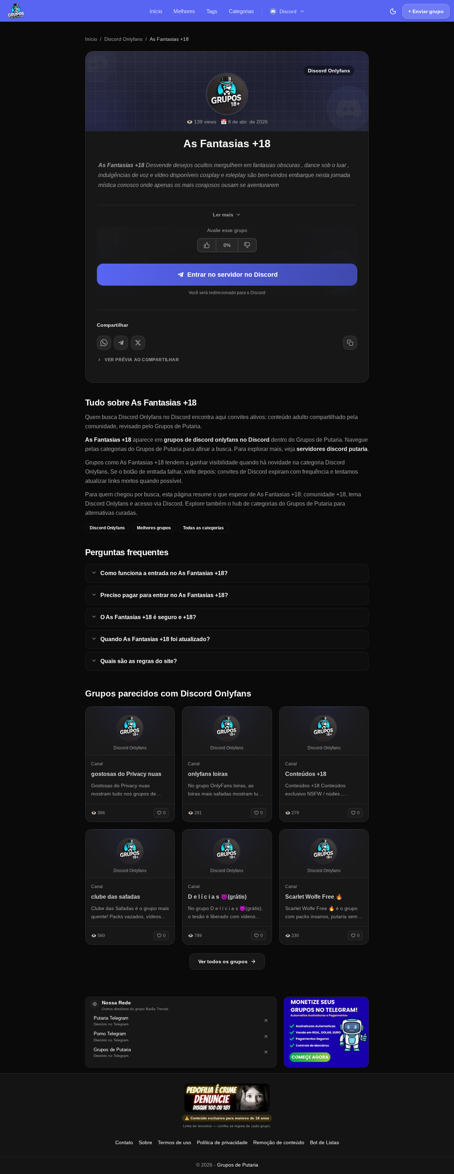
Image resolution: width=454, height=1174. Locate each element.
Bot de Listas (324, 1142)
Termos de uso (174, 1142)
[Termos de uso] (227, 1098)
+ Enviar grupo (426, 11)
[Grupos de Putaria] (16, 11)
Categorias (241, 11)
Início (156, 11)
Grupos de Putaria (237, 1165)
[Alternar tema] (393, 11)
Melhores (184, 11)
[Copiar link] (350, 343)
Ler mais (223, 214)
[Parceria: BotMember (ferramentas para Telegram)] (326, 1032)
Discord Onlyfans (123, 39)
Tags (211, 11)
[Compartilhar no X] (138, 343)
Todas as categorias (203, 527)
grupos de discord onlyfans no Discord (217, 440)
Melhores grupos (154, 527)
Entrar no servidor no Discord (232, 274)
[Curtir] (207, 245)
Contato (124, 1142)
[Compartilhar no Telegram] (121, 343)
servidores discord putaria (332, 449)
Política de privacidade (222, 1142)
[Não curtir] (247, 245)
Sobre (145, 1142)
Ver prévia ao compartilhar (142, 359)
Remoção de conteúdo (278, 1142)
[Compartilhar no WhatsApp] (104, 343)
